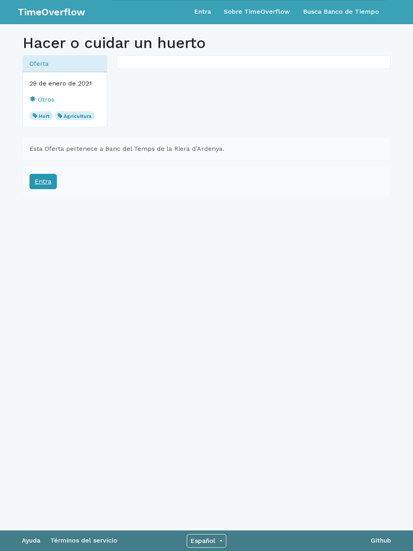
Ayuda (31, 540)
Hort (44, 116)
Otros (45, 99)
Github (381, 540)
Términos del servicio (83, 540)
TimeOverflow (51, 12)
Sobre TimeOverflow (257, 11)
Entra (202, 11)
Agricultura (78, 116)
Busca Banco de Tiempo (341, 11)
